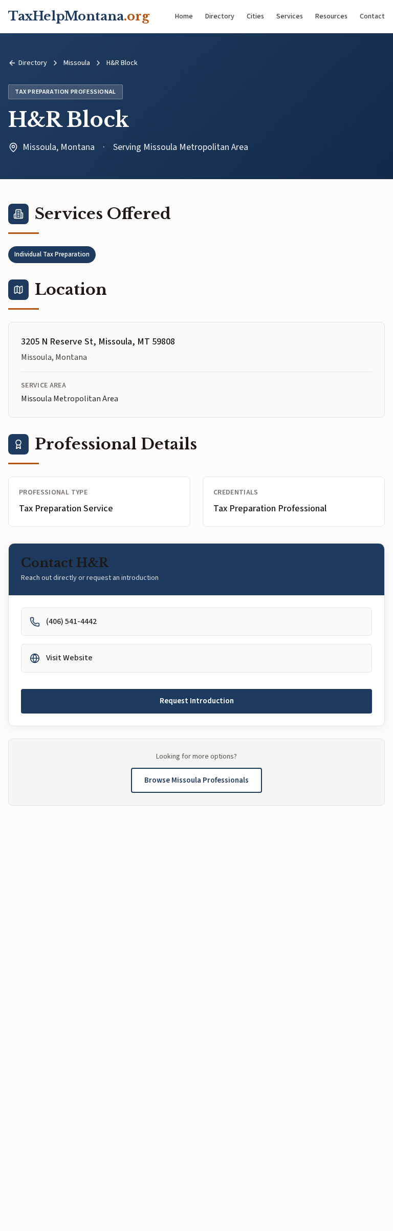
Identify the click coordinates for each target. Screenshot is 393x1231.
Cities (255, 16)
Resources (331, 16)
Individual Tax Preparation (52, 254)
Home (184, 16)
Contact (372, 16)
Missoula (76, 63)
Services (289, 16)
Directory (219, 16)
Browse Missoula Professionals (196, 780)
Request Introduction (197, 701)
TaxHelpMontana (78, 16)
